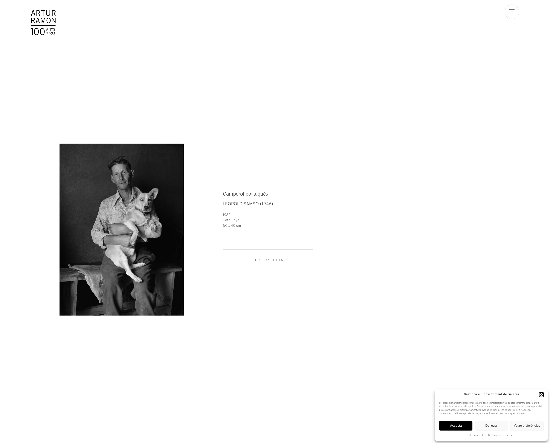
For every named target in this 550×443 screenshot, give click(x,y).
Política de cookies (477, 435)
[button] (541, 394)
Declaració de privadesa (500, 435)
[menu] (512, 12)
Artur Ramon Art (43, 22)
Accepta (456, 425)
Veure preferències (527, 425)
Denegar (491, 425)
